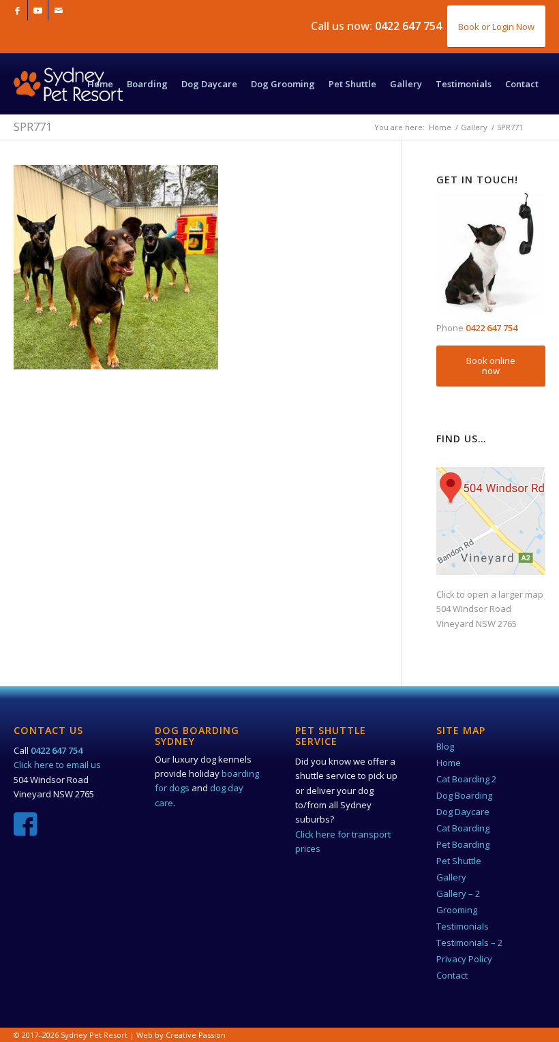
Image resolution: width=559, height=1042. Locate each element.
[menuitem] (100, 84)
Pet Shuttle (458, 861)
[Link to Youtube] (38, 10)
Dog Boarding (464, 795)
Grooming (456, 910)
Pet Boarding (462, 844)
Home (448, 762)
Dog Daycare (462, 812)
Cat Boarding (462, 828)
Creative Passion (196, 1035)
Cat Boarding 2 (466, 779)
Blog (445, 746)
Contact (452, 975)
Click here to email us (57, 764)
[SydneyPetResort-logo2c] (68, 97)
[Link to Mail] (58, 10)
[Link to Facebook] (17, 10)
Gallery (451, 877)
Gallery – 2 (458, 893)
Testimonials (462, 926)
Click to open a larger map (489, 594)
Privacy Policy (464, 959)
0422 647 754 (408, 25)
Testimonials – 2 (469, 942)
